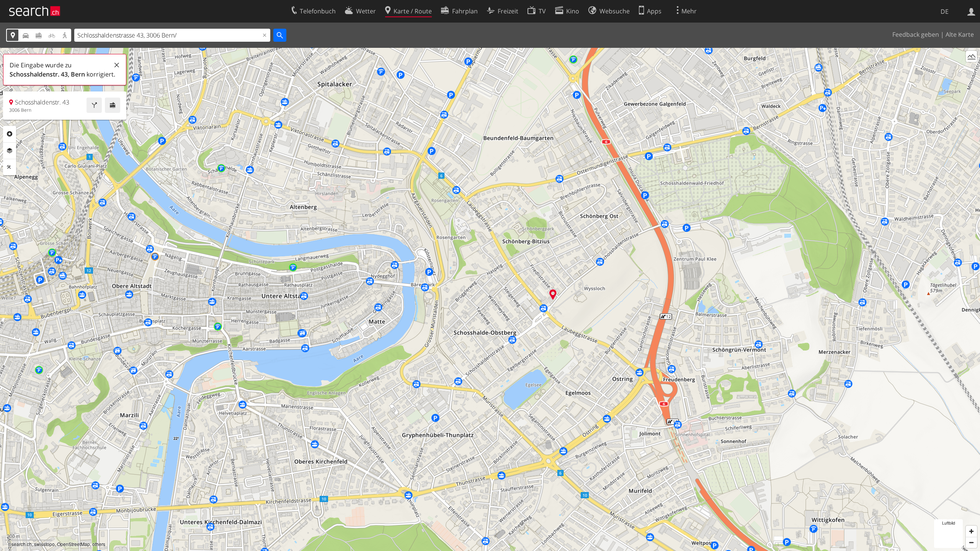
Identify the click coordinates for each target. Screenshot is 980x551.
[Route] (94, 105)
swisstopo (44, 544)
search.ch (21, 544)
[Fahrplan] (112, 105)
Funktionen (9, 167)
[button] (553, 294)
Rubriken (9, 134)
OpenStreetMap (73, 544)
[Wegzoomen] (971, 542)
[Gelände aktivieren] (971, 56)
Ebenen (9, 151)
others (98, 544)
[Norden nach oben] (971, 70)
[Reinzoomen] (971, 531)
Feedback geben (915, 34)
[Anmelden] (971, 11)
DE (945, 11)
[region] (490, 299)
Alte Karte (960, 34)
